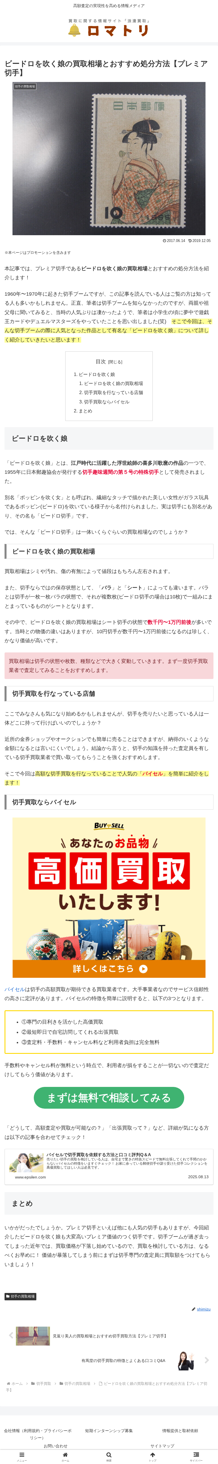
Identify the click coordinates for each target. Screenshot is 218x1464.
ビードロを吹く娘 (97, 374)
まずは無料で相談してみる (109, 1097)
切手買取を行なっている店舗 (113, 392)
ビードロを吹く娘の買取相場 (113, 383)
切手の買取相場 (23, 1296)
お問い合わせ (56, 1446)
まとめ (85, 410)
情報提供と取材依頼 (180, 1430)
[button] (201, 1003)
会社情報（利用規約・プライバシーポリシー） (38, 1434)
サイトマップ (162, 1446)
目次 (101, 361)
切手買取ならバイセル (106, 401)
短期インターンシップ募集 (109, 1430)
